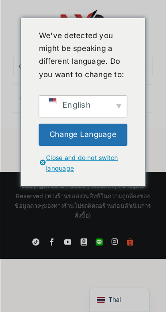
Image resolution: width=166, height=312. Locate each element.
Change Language (83, 134)
